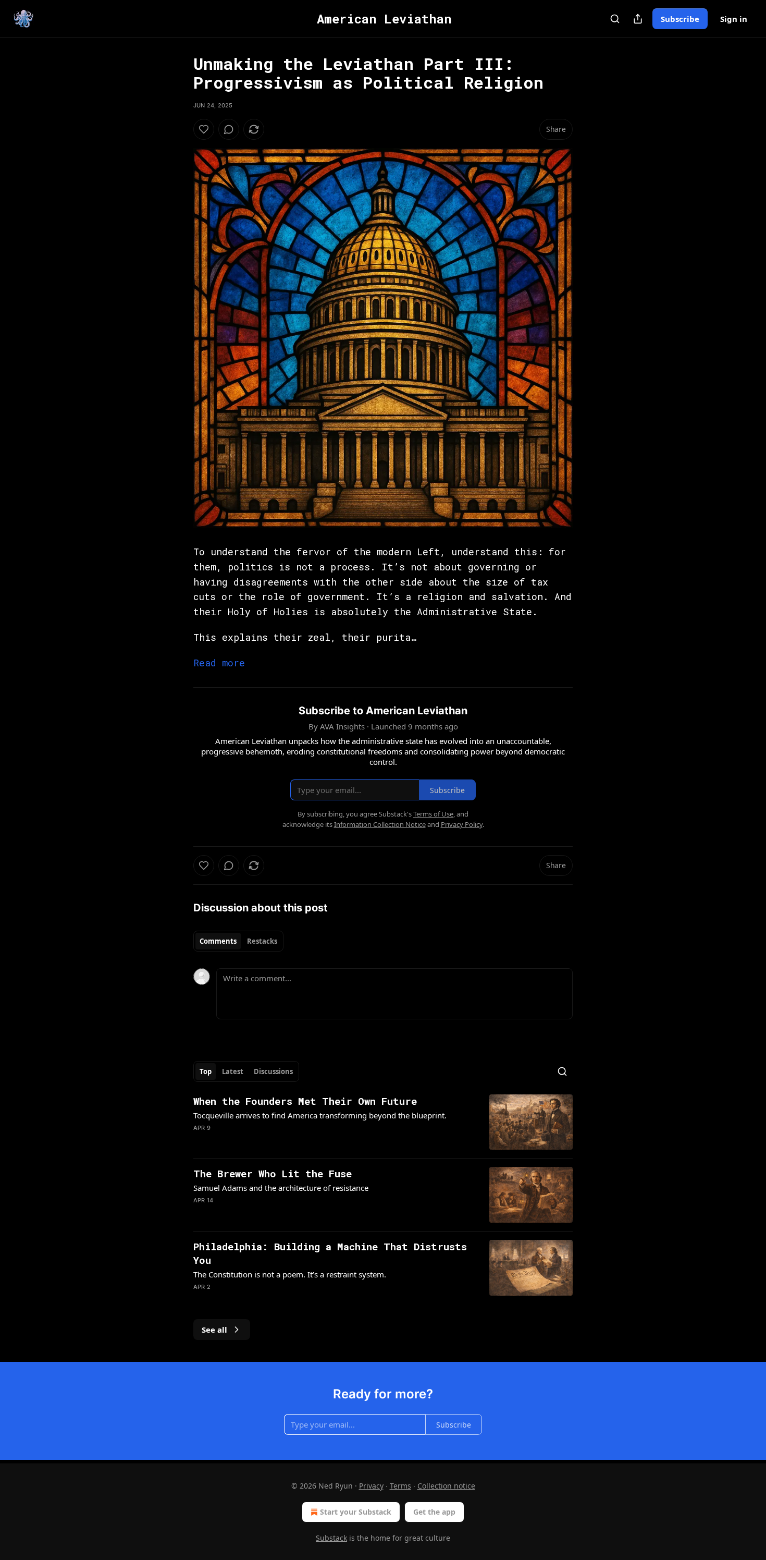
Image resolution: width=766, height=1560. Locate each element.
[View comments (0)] (228, 129)
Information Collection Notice (380, 824)
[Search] (614, 18)
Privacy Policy (462, 824)
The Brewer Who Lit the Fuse (272, 1173)
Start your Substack (355, 1512)
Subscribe (680, 19)
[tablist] (238, 941)
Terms (400, 1486)
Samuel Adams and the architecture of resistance (280, 1188)
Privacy (371, 1486)
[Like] (203, 129)
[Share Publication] (637, 18)
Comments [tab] (218, 941)
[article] (383, 1122)
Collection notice (446, 1486)
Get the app (434, 1512)
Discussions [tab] (273, 1071)
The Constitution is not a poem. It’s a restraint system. (289, 1274)
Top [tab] (206, 1071)
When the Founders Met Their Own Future (305, 1100)
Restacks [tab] (262, 941)
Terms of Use (433, 814)
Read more (219, 662)
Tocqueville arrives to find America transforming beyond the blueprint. (320, 1115)
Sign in (733, 19)
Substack (331, 1538)
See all (214, 1329)
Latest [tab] (232, 1071)
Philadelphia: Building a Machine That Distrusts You (330, 1253)
